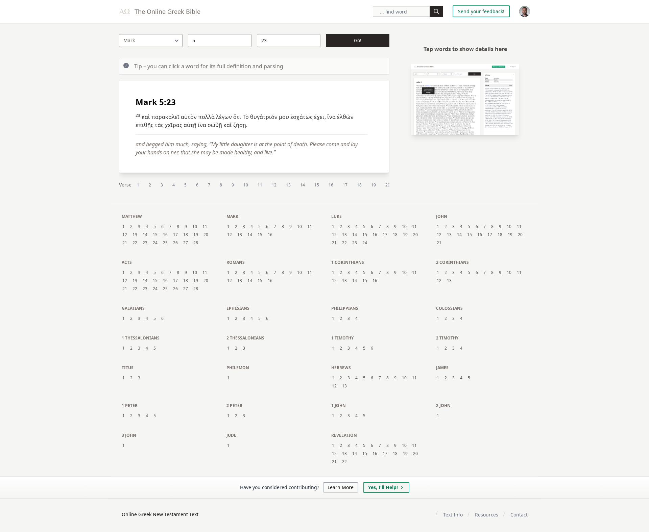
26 (175, 243)
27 (185, 243)
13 (288, 185)
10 (245, 185)
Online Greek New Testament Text (160, 514)
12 (274, 185)
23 (145, 243)
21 (124, 243)
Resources (486, 514)
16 (331, 185)
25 (165, 243)
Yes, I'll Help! (383, 487)
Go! (357, 40)
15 (316, 185)
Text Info (453, 514)
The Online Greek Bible (166, 11)
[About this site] (524, 11)
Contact (519, 514)
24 (155, 243)
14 (302, 185)
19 (373, 185)
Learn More (341, 487)
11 (260, 185)
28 (195, 243)
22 (135, 243)
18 (359, 185)
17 (345, 185)
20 (387, 185)
